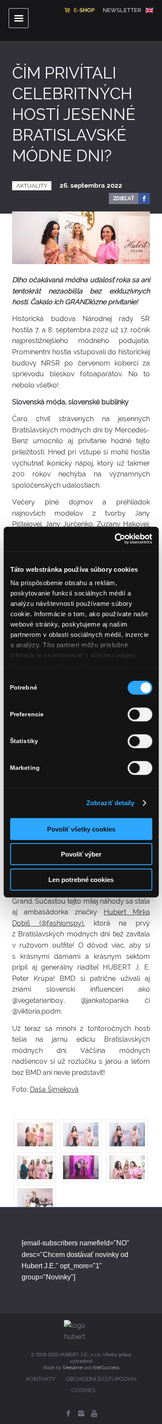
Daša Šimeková (54, 1089)
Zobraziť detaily (110, 803)
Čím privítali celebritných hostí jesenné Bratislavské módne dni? (74, 114)
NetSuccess (106, 1367)
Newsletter (122, 10)
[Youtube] (94, 1413)
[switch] (139, 714)
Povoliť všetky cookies (81, 828)
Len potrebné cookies (81, 879)
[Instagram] (81, 1413)
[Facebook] (68, 1413)
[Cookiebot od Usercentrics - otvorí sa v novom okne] (115, 539)
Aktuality (31, 186)
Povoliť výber (81, 854)
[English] (149, 10)
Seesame (73, 1367)
